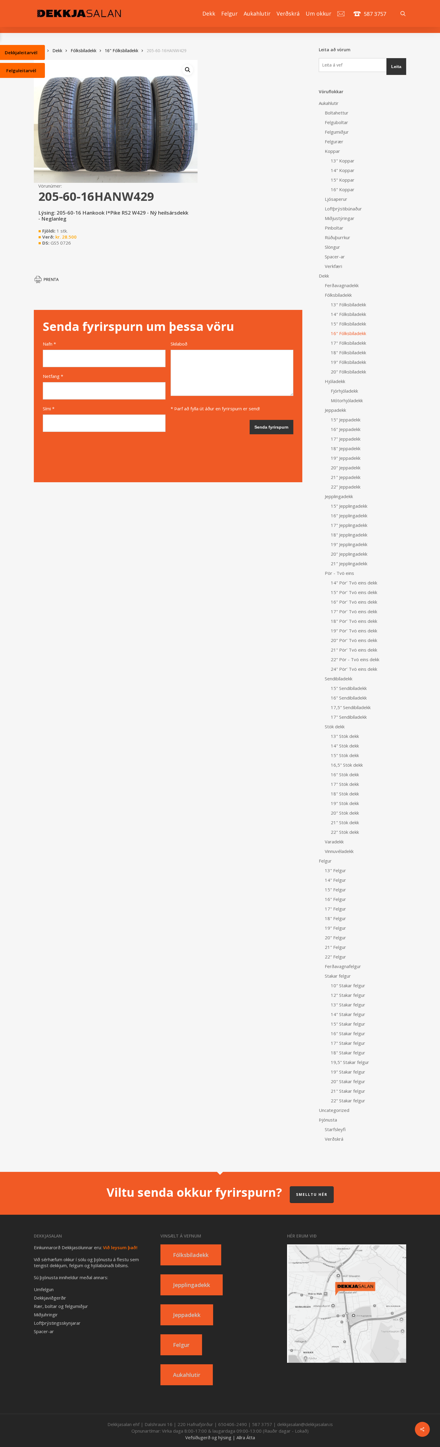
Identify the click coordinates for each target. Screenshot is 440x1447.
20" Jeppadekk (345, 468)
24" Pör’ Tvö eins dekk (354, 669)
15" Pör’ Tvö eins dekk (354, 592)
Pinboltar (334, 228)
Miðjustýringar (339, 218)
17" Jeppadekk (345, 439)
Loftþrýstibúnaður (343, 209)
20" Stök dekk (345, 813)
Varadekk (334, 842)
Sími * (48, 409)
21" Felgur (335, 947)
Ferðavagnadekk (342, 285)
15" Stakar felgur (348, 1024)
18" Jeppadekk (345, 448)
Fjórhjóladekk (344, 391)
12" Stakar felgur (348, 995)
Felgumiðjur (337, 132)
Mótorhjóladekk (347, 400)
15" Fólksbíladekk (348, 324)
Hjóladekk (335, 381)
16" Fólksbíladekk (121, 50)
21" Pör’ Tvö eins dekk (354, 650)
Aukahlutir (329, 103)
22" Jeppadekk (345, 487)
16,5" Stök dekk (347, 765)
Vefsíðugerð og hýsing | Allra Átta (220, 1437)
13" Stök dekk (345, 736)
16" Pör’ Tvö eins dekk (354, 602)
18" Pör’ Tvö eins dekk (354, 621)
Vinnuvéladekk (339, 851)
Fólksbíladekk (83, 50)
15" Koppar (342, 180)
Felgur (325, 861)
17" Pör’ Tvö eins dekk (354, 611)
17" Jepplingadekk (349, 525)
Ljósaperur (336, 199)
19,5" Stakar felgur (350, 1062)
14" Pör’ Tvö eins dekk (354, 583)
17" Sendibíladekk (349, 717)
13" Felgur (335, 870)
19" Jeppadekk (345, 458)
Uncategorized (334, 1110)
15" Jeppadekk (345, 420)
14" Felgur (335, 880)
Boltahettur (336, 113)
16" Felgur (335, 899)
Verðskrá (334, 1139)
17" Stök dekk (345, 784)
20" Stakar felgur (348, 1081)
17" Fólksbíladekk (348, 343)
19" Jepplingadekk (349, 544)
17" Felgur (335, 909)
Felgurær (334, 141)
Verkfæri (333, 266)
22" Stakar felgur (348, 1101)
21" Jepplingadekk (349, 563)
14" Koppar (342, 170)
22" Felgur (335, 957)
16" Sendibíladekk (349, 698)
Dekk (57, 50)
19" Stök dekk (345, 803)
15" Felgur (335, 890)
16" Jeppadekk (345, 429)
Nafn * (49, 344)
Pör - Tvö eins (339, 573)
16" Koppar (342, 189)
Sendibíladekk (338, 679)
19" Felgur (335, 928)
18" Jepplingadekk (349, 535)
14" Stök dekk (345, 746)
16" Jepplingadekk (349, 515)
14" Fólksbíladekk (348, 314)
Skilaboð (179, 344)
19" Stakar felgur (348, 1072)
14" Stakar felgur (348, 1014)
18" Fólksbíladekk (348, 352)
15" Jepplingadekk (349, 506)
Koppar (332, 151)
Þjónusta (328, 1120)
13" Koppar (342, 161)
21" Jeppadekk (345, 477)
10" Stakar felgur (348, 985)
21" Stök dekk (345, 822)
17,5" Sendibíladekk (351, 707)
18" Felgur (335, 918)
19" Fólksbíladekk (348, 362)
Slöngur (332, 247)
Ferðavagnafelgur (343, 966)
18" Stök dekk (345, 794)
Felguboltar (336, 122)
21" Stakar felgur (348, 1091)
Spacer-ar (335, 257)
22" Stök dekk (345, 832)
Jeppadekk (335, 410)
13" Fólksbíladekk (348, 305)
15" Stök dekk (345, 755)
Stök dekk (335, 726)
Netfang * (53, 376)
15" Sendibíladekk (349, 688)
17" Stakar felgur (348, 1043)
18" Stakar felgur (348, 1053)
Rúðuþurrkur (337, 237)
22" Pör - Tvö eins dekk (355, 659)
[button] (187, 69)
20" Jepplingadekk (349, 554)
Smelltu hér (311, 1194)
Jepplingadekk (339, 496)
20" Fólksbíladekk (348, 372)
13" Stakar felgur (348, 1005)
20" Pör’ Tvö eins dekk (354, 640)
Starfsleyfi (335, 1129)
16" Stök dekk (345, 774)
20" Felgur (335, 937)
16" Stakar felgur (348, 1033)
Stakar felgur (338, 976)
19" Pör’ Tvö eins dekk (354, 631)
